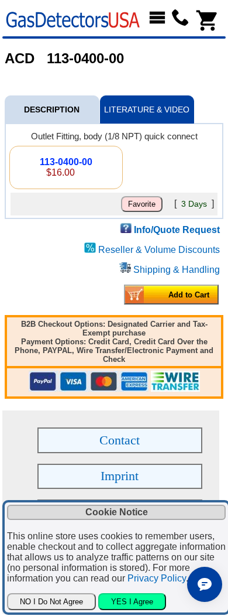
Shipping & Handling (176, 270)
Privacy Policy (156, 578)
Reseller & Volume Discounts (159, 250)
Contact (119, 440)
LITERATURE (146, 109)
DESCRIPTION (52, 109)
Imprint (120, 475)
